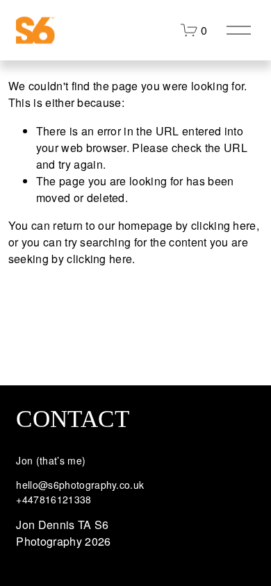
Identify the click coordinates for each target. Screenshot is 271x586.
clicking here (223, 225)
